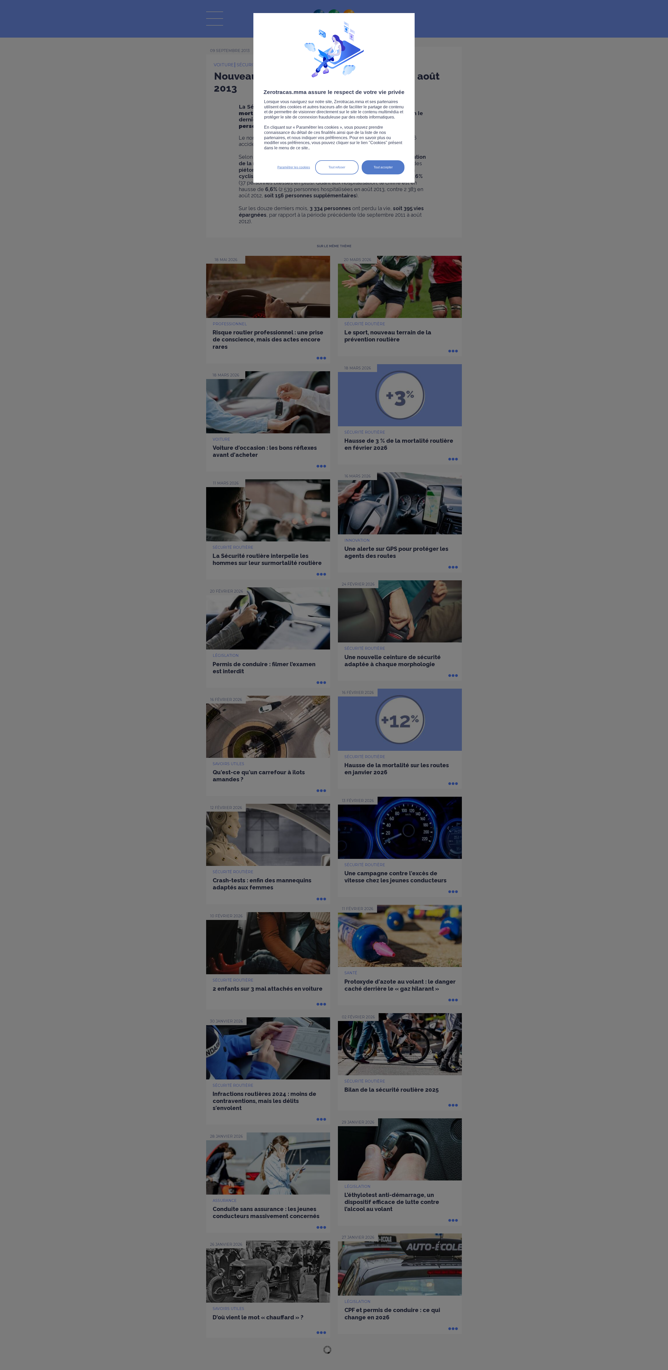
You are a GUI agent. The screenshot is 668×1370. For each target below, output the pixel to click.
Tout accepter (383, 167)
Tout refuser (337, 167)
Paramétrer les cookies (293, 167)
